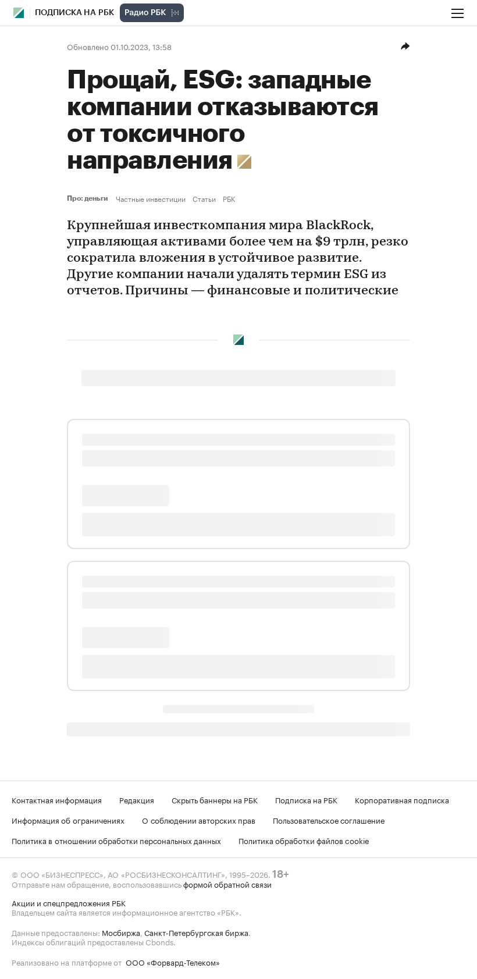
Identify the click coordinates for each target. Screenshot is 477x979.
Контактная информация (57, 799)
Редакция (136, 799)
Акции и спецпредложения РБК (69, 902)
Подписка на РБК (306, 799)
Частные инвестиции (151, 198)
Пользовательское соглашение (329, 819)
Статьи (204, 198)
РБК (229, 198)
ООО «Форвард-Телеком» (173, 961)
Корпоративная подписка (402, 799)
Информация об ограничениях (68, 819)
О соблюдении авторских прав (198, 819)
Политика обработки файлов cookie (303, 840)
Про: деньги (89, 198)
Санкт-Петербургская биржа (196, 932)
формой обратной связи (227, 883)
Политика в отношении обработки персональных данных (116, 840)
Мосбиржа (121, 932)
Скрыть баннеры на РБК (215, 799)
